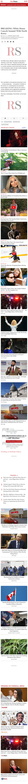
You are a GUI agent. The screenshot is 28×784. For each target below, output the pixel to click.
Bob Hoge (3, 313)
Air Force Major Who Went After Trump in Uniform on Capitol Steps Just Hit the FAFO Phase (13, 399)
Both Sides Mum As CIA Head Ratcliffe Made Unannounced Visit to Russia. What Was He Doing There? (14, 552)
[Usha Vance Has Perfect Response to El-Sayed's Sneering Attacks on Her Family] (14, 345)
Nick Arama (3, 380)
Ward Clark (14, 580)
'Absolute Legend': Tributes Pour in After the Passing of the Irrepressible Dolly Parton (13, 333)
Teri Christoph (4, 357)
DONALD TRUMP (7, 121)
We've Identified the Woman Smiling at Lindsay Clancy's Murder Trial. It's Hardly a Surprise (13, 704)
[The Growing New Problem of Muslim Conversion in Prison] (14, 568)
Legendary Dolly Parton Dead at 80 (17, 5)
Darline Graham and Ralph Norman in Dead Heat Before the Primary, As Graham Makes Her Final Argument (14, 629)
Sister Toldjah (3, 335)
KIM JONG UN (16, 121)
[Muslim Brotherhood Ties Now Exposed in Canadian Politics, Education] (14, 593)
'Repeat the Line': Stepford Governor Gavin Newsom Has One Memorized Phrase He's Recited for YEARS (12, 728)
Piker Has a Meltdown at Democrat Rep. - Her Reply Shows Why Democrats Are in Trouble (13, 377)
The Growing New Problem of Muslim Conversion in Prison (14, 578)
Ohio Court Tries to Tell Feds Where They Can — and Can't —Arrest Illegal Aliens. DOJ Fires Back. (14, 311)
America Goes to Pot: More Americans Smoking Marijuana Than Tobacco (14, 656)
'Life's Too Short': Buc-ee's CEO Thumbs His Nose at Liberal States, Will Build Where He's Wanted (13, 421)
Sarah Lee (4, 35)
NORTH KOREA (5, 124)
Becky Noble (14, 659)
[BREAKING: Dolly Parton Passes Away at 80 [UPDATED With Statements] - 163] (14, 766)
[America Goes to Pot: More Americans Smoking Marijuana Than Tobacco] (14, 646)
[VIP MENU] (25, 1)
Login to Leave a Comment (14, 441)
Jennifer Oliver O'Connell (14, 633)
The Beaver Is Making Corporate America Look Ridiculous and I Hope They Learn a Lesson (14, 526)
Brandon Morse (14, 528)
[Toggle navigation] (2, 1)
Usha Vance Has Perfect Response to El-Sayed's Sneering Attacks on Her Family (12, 355)
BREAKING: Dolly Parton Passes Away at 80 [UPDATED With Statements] (13, 775)
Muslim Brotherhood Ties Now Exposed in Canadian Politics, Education (14, 603)
